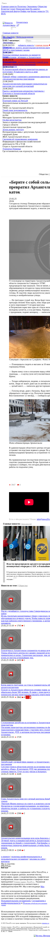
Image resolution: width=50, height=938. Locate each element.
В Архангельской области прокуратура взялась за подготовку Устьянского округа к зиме (25, 70)
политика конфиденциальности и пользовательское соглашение (21, 857)
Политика (21, 6)
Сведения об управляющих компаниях (20, 139)
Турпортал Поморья (12, 149)
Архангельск (22, 22)
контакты (5, 861)
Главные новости (9, 6)
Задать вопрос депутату (13, 129)
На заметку (35, 9)
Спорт (12, 9)
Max (42, 886)
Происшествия (22, 9)
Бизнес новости (38, 11)
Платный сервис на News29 (15, 101)
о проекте (5, 856)
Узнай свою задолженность (15, 110)
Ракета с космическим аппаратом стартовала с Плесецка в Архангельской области (24, 92)
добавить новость (26, 45)
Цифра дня (25, 11)
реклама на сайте (37, 859)
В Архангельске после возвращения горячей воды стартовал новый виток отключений (25, 63)
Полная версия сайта (11, 16)
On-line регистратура (12, 120)
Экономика (32, 6)
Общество (42, 6)
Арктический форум (10, 11)
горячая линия (41, 45)
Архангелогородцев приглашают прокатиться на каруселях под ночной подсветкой (25, 85)
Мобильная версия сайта (13, 854)
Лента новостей (26, 524)
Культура (5, 9)
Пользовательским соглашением (16, 901)
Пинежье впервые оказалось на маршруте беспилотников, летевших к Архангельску (22, 56)
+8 (17, 25)
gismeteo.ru (45, 923)
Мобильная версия (24, 37)
